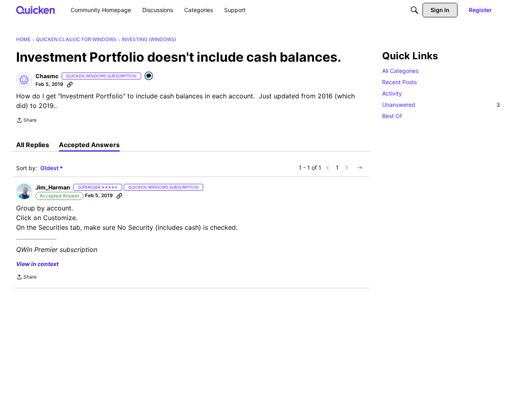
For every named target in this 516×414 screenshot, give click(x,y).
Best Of (392, 115)
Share (26, 121)
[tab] (32, 145)
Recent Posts (399, 82)
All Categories (400, 70)
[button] (24, 80)
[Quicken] (35, 10)
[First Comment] (149, 76)
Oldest (50, 168)
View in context (37, 263)
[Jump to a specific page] (359, 167)
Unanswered (441, 104)
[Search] (414, 10)
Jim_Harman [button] (52, 187)
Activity (392, 93)
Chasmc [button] (46, 76)
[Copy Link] (70, 84)
